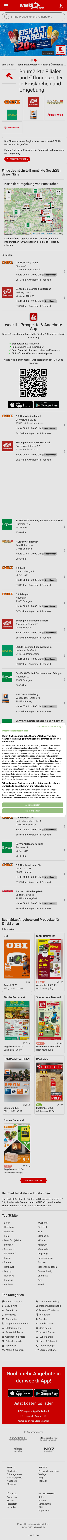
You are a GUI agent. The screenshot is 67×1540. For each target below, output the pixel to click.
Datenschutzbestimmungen (49, 726)
